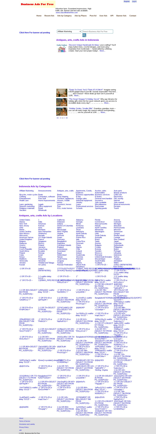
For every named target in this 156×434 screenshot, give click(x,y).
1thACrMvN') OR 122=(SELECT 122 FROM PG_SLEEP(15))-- (85, 368)
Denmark (79, 243)
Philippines (118, 247)
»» (67, 118)
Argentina (61, 243)
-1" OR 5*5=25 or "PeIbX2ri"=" (45, 320)
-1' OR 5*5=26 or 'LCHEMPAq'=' (120, 408)
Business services (102, 195)
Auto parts (118, 191)
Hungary (22, 247)
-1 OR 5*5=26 (24, 269)
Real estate (99, 206)
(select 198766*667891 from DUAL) (122, 266)
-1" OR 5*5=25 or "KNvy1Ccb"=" (64, 281)
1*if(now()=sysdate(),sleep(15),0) (127, 269)
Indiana (60, 224)
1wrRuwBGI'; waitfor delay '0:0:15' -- (103, 348)
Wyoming (80, 235)
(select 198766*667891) (44, 270)
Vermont (60, 235)
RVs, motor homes (64, 208)
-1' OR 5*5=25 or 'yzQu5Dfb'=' (83, 377)
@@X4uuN (118, 306)
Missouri (117, 230)
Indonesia (118, 255)
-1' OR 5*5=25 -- (63, 276)
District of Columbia (65, 226)
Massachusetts (101, 224)
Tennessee (118, 232)
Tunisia (60, 263)
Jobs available (100, 202)
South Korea (62, 259)
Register (127, 1)
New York (23, 224)
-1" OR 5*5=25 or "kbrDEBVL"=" (64, 377)
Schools (79, 208)
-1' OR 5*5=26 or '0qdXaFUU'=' (64, 320)
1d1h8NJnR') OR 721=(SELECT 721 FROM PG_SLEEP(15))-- (85, 362)
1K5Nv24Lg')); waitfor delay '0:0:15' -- (103, 320)
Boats (40, 195)
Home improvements (46, 200)
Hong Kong (42, 249)
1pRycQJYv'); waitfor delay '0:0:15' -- (103, 388)
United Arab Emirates (103, 257)
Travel (116, 208)
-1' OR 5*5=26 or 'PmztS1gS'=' (64, 351)
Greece (22, 245)
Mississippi (61, 230)
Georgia (79, 222)
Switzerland (61, 255)
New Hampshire (44, 232)
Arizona (117, 220)
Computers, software (46, 197)
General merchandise (103, 199)
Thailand (117, 259)
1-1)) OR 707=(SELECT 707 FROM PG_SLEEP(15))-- (103, 331)
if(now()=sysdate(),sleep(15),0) (50, 360)
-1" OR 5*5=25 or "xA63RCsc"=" (26, 299)
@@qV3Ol (99, 360)
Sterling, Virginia (101, 370)
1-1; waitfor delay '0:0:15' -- (101, 271)
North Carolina (100, 228)
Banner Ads (121, 16)
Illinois (78, 224)
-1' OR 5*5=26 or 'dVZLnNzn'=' (26, 338)
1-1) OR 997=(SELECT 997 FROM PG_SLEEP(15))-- (46, 339)
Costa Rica (80, 241)
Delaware (61, 222)
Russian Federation (65, 265)
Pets (59, 206)
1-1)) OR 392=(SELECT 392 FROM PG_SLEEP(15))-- (84, 413)
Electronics (118, 197)
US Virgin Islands (45, 237)
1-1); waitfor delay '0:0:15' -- (120, 277)
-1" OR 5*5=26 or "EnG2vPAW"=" (45, 388)
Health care (24, 200)
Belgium (22, 241)
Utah (97, 233)
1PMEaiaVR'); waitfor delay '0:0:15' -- (103, 351)
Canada (117, 237)
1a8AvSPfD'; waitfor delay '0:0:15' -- (121, 324)
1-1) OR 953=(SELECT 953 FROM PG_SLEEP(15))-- (65, 300)
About (21, 418)
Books (59, 195)
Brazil (97, 239)
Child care (118, 195)
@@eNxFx (80, 382)
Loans (78, 204)
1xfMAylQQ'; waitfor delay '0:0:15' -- (46, 291)
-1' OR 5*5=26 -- (82, 271)
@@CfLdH (61, 347)
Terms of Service (24, 421)
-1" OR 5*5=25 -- (26, 280)
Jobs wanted (119, 202)
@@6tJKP (80, 308)
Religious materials (26, 208)
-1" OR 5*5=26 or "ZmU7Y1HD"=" (26, 330)
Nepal (78, 261)
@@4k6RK (24, 407)
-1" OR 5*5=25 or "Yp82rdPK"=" (102, 367)
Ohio (21, 228)
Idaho (59, 228)
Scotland (98, 263)
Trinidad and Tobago (46, 263)
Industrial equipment (84, 200)
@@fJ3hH (118, 284)
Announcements (44, 191)
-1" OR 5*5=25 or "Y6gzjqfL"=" (120, 334)
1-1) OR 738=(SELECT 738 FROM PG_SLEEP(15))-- (122, 393)
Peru (40, 257)
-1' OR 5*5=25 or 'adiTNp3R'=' (26, 383)
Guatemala (80, 255)
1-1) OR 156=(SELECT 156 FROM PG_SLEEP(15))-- (103, 304)
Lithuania (117, 253)
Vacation (22, 210)
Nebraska (80, 232)
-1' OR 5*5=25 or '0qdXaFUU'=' (120, 398)
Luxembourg (62, 249)
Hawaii (97, 226)
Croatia (98, 247)
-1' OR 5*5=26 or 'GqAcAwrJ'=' (120, 367)
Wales (116, 263)
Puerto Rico (80, 237)
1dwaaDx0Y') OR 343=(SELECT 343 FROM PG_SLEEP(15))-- (104, 343)
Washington (99, 232)
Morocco (98, 253)
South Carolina (25, 232)
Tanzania (41, 261)
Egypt (59, 253)
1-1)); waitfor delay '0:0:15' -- (121, 273)
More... (102, 51)
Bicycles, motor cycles (28, 195)
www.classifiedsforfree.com (67, 13)
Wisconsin (23, 235)
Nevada (41, 235)
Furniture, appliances (65, 199)
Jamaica (41, 247)
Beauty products (120, 193)
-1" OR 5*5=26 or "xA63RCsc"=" (83, 348)
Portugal (117, 251)
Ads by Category (64, 16)
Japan (116, 241)
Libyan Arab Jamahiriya (80, 266)
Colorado (117, 222)
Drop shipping (62, 197)
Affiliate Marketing (26, 191)
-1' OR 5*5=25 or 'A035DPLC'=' (120, 344)
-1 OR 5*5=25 (100, 276)
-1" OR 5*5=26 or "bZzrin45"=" (120, 348)
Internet (117, 200)
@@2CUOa (24, 366)
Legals (41, 204)
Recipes (117, 206)
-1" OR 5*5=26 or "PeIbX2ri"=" (45, 367)
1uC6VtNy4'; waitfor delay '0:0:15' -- (84, 408)
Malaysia (23, 243)
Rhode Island (119, 235)
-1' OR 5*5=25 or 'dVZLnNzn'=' (120, 281)
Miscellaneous (100, 204)
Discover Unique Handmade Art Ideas (84, 45)
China (78, 245)
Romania (98, 255)
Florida (97, 220)
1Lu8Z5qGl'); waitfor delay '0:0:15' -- (27, 398)
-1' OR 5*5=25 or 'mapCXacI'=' (45, 398)
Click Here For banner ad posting (34, 33)
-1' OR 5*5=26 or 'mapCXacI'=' (101, 314)
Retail (40, 208)
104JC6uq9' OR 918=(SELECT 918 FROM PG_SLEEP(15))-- (122, 403)
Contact (132, 16)
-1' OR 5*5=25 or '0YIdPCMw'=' (26, 309)
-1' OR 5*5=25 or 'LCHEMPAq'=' (64, 361)
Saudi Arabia (100, 261)
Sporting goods (101, 208)
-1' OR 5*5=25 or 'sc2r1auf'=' (120, 338)
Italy (77, 239)
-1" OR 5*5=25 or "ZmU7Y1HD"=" (102, 408)
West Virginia (62, 232)
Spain (97, 241)
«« (58, 118)
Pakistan (79, 259)
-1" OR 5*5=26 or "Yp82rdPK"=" (120, 287)
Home (38, 16)
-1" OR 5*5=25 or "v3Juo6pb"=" (120, 388)
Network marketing (26, 206)
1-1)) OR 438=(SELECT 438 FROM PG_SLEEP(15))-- (84, 352)
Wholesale (42, 210)
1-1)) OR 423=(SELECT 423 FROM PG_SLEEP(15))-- (122, 315)
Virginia (60, 233)
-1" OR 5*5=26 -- (120, 271)
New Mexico (24, 233)
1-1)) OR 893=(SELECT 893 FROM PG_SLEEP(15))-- (65, 409)
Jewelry (79, 202)
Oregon (117, 233)
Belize (116, 249)
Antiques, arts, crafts (65, 191)
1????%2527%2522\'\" (66, 269)
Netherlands (118, 245)
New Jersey (24, 226)
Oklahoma (42, 233)
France (41, 239)
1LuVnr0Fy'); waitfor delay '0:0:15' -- (84, 299)
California (61, 220)
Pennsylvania (119, 228)
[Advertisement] (63, 23)
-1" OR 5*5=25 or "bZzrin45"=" (120, 299)
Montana (41, 230)
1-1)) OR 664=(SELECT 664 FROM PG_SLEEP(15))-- (84, 389)
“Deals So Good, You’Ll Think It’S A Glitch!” (86, 90)
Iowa (40, 228)
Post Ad (93, 16)
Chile (78, 249)
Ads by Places (81, 16)
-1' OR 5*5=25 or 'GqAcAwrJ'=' (120, 320)
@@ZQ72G (118, 341)
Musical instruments (122, 204)
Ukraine (22, 263)
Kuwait (22, 265)
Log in (134, 1)
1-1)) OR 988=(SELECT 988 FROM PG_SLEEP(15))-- (122, 309)
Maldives (23, 259)
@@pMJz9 (118, 327)
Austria (98, 243)
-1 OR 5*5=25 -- (101, 265)
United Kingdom (25, 239)
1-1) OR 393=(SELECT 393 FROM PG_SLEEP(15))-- (84, 282)
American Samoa (26, 237)
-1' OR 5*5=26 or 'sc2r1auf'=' (64, 388)
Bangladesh (62, 241)
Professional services (84, 206)
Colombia (117, 243)
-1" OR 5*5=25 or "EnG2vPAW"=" (102, 338)
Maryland (117, 226)
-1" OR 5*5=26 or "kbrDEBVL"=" (64, 291)
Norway (41, 253)
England (60, 247)
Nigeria (79, 263)
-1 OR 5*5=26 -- (25, 276)
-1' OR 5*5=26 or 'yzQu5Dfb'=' (83, 291)
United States (24, 220)
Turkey (116, 257)
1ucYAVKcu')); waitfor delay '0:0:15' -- (84, 314)
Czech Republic (25, 249)
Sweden (98, 251)
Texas (78, 230)
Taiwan (60, 257)
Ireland (78, 253)
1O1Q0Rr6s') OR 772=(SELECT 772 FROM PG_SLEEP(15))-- (28, 378)
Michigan (117, 224)
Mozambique (100, 259)
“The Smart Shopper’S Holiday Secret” (84, 99)
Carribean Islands (64, 245)
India (40, 222)
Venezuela (23, 261)
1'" (77, 276)
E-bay (78, 197)
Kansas (41, 226)
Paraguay (42, 259)
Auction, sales (100, 191)
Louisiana (80, 228)
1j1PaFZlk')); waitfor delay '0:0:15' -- (103, 281)
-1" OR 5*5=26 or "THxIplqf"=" (45, 408)
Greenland (61, 251)
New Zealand (119, 239)
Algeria (79, 247)
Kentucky (80, 226)
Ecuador (41, 251)
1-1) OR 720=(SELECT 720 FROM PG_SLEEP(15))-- (122, 356)
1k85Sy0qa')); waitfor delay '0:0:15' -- (27, 361)
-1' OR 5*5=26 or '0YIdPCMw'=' (101, 355)
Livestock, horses (64, 204)
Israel (40, 255)
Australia (98, 237)
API (111, 16)
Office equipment (45, 206)
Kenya (21, 257)
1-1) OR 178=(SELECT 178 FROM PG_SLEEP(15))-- (84, 343)
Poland (22, 253)
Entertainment (24, 199)
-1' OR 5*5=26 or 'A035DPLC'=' (101, 392)
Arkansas (42, 224)
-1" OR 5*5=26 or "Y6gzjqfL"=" (102, 383)
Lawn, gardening (25, 204)
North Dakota (81, 233)
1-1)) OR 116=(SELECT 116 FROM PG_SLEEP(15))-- (121, 372)
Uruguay (60, 261)
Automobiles (100, 193)
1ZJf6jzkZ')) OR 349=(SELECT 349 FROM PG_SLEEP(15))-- (65, 331)
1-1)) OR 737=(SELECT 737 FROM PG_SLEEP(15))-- (65, 368)
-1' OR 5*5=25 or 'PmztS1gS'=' (83, 303)
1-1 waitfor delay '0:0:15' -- (44, 277)
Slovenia (79, 257)
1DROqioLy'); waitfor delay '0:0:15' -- (121, 303)
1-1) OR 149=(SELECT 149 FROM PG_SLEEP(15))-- (65, 399)
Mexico (41, 243)
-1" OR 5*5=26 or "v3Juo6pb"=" (102, 309)
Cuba (21, 255)
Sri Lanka (42, 265)
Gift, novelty (118, 199)
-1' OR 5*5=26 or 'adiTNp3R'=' (45, 299)
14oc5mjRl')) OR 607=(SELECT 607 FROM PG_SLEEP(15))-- (66, 384)
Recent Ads (49, 16)
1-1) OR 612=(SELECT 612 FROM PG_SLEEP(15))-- (84, 321)
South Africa (24, 251)
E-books (98, 197)
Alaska (22, 222)
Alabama (79, 220)
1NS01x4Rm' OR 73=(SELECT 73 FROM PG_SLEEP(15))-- (66, 339)
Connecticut (99, 222)
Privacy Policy (24, 427)
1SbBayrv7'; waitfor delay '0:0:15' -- (121, 330)
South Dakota (100, 235)
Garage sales (81, 199)
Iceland (79, 251)
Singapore (42, 241)
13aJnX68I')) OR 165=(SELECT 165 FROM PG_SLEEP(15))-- (47, 348)
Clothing (22, 197)
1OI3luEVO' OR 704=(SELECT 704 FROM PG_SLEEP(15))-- (103, 413)
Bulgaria (98, 245)
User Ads (103, 16)
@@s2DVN (99, 397)
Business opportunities (85, 195)
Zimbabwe (118, 261)
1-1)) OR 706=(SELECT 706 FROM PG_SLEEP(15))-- (103, 292)
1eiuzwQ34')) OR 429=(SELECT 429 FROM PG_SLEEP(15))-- (122, 378)
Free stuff (42, 199)
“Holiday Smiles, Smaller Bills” (81, 108)
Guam (59, 237)
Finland (41, 245)
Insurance (99, 200)
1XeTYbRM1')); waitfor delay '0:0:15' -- (28, 388)
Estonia (98, 249)
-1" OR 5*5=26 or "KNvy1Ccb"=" (83, 330)
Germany (61, 239)
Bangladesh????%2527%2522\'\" (45, 377)
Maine (21, 230)
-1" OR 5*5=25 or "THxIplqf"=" (120, 351)
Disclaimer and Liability (27, 424)
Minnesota (99, 230)
